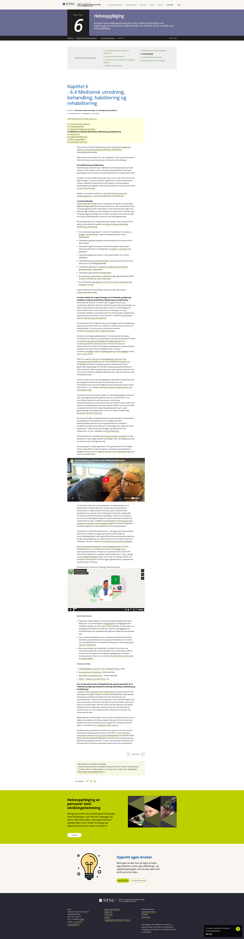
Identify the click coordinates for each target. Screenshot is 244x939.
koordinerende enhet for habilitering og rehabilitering (104, 316)
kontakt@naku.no (73, 924)
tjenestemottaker (85, 269)
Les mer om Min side (138, 880)
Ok (238, 929)
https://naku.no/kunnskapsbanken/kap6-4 (91, 772)
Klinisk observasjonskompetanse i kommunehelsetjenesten (99, 546)
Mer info (209, 934)
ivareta (100, 261)
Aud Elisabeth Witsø (149, 912)
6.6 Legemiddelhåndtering (77, 137)
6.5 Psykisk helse (73, 134)
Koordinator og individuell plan (90, 675)
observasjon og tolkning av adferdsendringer (99, 276)
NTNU (147, 929)
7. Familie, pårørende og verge (150, 57)
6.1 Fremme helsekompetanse (78, 124)
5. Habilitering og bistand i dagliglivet (153, 50)
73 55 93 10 (77, 922)
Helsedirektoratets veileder (87, 204)
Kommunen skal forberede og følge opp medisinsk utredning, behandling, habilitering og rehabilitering (104, 148)
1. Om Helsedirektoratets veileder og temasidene (116, 51)
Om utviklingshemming (115, 5)
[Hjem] (82, 5)
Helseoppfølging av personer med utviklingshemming (99, 669)
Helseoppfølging (108, 38)
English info (108, 912)
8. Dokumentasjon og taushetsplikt (152, 60)
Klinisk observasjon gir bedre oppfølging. (116, 541)
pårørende (98, 269)
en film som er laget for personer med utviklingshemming (109, 451)
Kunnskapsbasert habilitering (90, 672)
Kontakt (160, 5)
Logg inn (170, 5)
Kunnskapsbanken (131, 5)
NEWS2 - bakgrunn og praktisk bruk (92, 679)
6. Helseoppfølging (146, 54)
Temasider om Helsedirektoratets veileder (87, 38)
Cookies (107, 917)
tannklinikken (93, 234)
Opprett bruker (123, 880)
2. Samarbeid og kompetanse (113, 56)
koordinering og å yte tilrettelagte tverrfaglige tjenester (100, 341)
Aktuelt (152, 5)
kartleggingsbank (109, 623)
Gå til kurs (74, 835)
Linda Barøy (146, 917)
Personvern (108, 915)
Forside (70, 38)
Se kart (81, 919)
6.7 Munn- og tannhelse (76, 139)
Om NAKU (143, 5)
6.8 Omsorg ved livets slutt (77, 142)
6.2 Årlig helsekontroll (75, 126)
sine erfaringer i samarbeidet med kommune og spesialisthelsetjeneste (103, 734)
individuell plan (105, 273)
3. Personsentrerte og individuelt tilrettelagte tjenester (119, 61)
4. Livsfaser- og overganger (112, 66)
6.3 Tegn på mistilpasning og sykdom (81, 129)
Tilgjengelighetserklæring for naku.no (117, 920)
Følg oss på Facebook (112, 909)
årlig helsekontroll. (112, 431)
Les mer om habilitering (86, 188)
